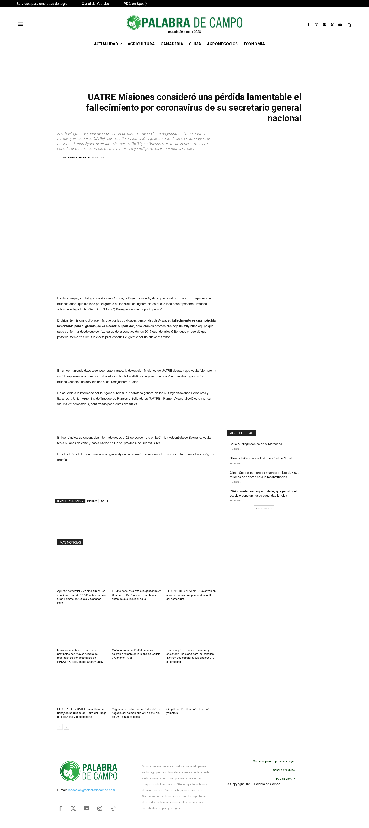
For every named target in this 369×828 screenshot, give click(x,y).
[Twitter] (73, 808)
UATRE (104, 500)
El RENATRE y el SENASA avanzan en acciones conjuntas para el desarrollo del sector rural (191, 594)
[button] (349, 25)
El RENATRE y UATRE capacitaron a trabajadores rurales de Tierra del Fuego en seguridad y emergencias (81, 713)
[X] (332, 25)
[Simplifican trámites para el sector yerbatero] (191, 686)
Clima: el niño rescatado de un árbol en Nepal (261, 458)
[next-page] (66, 727)
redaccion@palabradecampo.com (91, 789)
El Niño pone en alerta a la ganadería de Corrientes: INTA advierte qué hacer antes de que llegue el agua (136, 594)
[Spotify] (324, 25)
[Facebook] (308, 25)
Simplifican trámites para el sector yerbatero (187, 711)
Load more (262, 508)
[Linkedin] (116, 168)
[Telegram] (126, 168)
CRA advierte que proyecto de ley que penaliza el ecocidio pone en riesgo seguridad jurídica (263, 493)
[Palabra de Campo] (60, 157)
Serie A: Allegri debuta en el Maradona (256, 444)
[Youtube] (340, 25)
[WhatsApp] (106, 168)
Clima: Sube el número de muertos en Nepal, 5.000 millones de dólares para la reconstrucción (264, 474)
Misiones (92, 500)
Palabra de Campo (79, 157)
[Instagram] (316, 25)
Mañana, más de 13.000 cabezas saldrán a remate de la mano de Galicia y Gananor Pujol (136, 654)
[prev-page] (60, 727)
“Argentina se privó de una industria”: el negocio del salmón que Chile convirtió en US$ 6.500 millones (136, 713)
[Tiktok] (113, 808)
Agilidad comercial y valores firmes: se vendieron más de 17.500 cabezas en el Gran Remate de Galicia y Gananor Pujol (82, 597)
